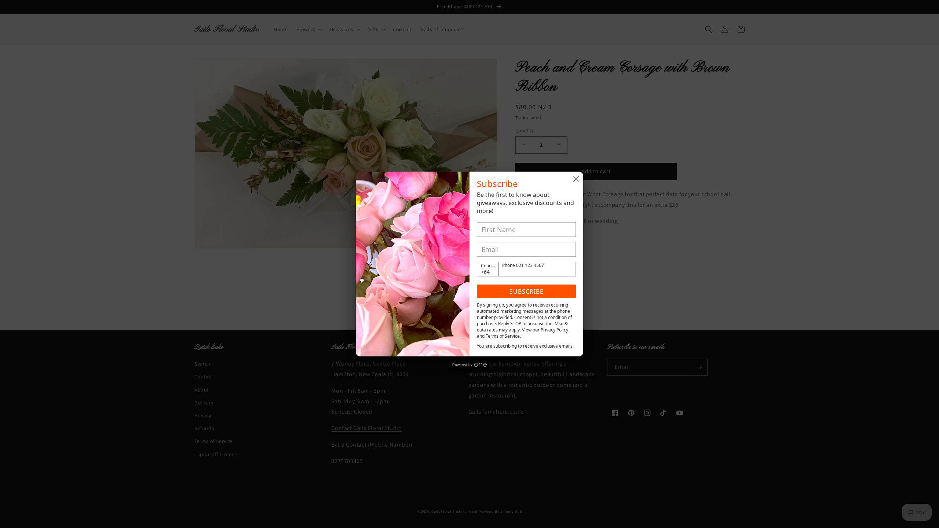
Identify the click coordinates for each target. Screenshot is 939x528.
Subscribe (526, 291)
